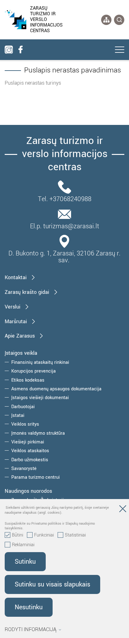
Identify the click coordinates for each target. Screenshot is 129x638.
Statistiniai (75, 535)
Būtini (17, 535)
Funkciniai (44, 535)
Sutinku (25, 561)
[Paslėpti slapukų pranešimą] (122, 510)
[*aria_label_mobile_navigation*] (119, 50)
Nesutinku (29, 607)
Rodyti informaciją (30, 629)
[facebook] (20, 50)
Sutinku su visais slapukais (52, 584)
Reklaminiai (23, 545)
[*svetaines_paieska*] (119, 20)
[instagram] (9, 50)
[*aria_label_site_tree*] (106, 20)
